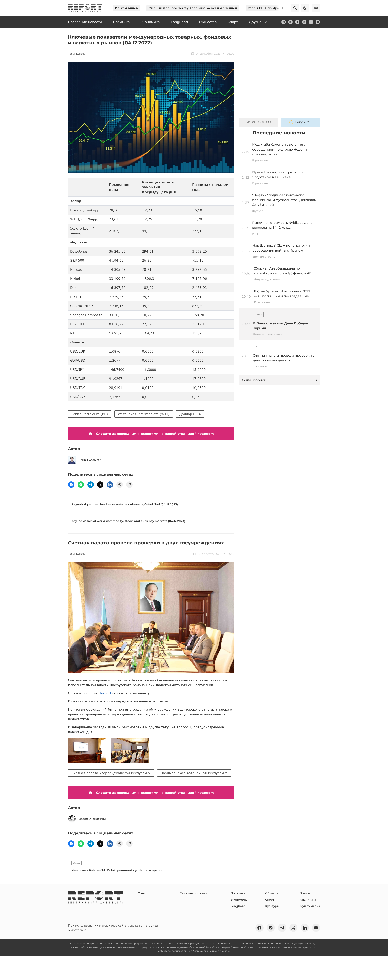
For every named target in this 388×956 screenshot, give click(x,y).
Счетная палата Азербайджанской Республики (111, 773)
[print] (119, 484)
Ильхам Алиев (126, 8)
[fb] (283, 22)
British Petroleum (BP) (89, 414)
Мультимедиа (310, 906)
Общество (272, 893)
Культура (272, 906)
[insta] (290, 22)
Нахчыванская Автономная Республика (194, 773)
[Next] (279, 8)
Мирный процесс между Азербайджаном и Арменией (193, 8)
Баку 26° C (303, 122)
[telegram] (297, 22)
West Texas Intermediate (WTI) (143, 414)
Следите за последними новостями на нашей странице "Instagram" (155, 434)
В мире (305, 893)
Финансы (78, 54)
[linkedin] (311, 22)
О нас (142, 893)
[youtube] (318, 22)
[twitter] (304, 22)
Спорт (269, 899)
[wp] (81, 484)
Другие (255, 22)
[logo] (85, 8)
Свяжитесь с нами (193, 893)
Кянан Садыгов (90, 460)
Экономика (239, 899)
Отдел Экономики (92, 819)
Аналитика (308, 899)
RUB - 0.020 (261, 122)
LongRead (238, 906)
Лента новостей (254, 380)
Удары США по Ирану (265, 8)
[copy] (129, 484)
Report (105, 693)
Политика (238, 893)
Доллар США (190, 414)
